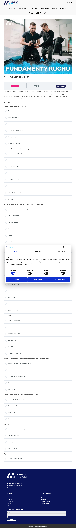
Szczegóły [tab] (38, 251)
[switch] (30, 273)
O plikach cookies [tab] (60, 251)
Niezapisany (15, 86)
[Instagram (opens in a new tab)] (67, 2)
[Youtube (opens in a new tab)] (69, 2)
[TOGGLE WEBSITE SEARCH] (71, 9)
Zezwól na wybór (38, 279)
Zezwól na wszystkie (59, 279)
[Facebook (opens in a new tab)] (65, 2)
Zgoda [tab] (15, 251)
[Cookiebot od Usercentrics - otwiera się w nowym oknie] (63, 247)
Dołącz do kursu (60, 86)
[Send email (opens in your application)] (72, 2)
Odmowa (16, 279)
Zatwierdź (11, 519)
